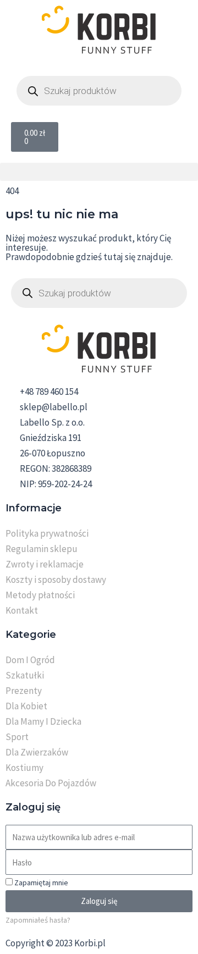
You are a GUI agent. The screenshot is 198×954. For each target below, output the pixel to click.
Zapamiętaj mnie (40, 882)
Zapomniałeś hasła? (38, 920)
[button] (99, 172)
